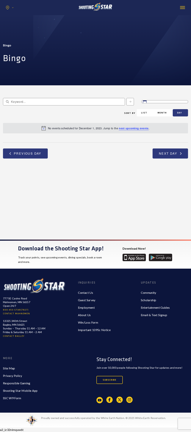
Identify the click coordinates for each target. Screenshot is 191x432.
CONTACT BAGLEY (14, 336)
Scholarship (148, 300)
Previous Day (27, 153)
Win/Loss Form (88, 322)
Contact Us (85, 292)
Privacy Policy (12, 375)
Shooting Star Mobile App (20, 390)
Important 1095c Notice (94, 330)
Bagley (15, 15)
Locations (9, 8)
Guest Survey (87, 300)
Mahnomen (18, 23)
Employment (86, 307)
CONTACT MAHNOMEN (16, 313)
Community (148, 292)
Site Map (9, 368)
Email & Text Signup (154, 315)
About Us (84, 315)
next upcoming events (133, 128)
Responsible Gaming (16, 383)
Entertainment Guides (155, 307)
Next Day (168, 153)
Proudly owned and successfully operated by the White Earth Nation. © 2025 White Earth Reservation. (103, 418)
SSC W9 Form (12, 398)
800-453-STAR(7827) (16, 309)
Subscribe (109, 380)
